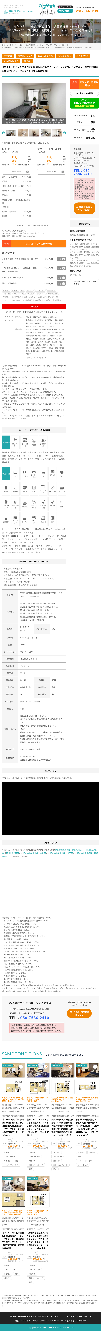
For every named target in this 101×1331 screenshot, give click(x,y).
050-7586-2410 (88, 11)
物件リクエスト (65, 11)
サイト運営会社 (67, 1320)
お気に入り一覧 (66, 7)
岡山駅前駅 (41, 603)
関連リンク (19, 1320)
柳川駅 (39, 610)
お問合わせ (81, 1320)
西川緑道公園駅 (43, 606)
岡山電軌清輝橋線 (27, 616)
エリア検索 (40, 12)
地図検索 (47, 12)
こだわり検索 (51, 12)
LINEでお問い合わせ (84, 104)
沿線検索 (44, 12)
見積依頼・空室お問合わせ (38, 243)
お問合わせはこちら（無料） (84, 208)
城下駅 (39, 613)
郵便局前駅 (41, 616)
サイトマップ (32, 1320)
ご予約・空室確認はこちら (81, 1013)
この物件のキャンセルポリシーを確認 (84, 282)
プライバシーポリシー (49, 1320)
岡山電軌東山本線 (27, 603)
